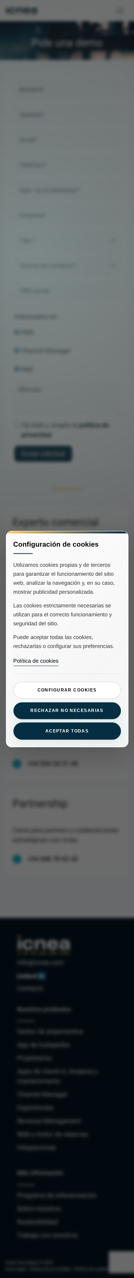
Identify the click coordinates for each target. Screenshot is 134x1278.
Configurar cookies (67, 690)
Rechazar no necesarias (67, 710)
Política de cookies (36, 661)
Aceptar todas (67, 731)
